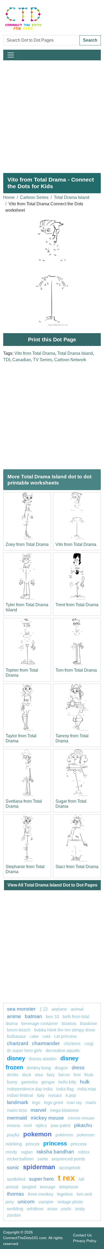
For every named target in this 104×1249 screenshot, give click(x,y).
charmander (46, 1043)
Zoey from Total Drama (27, 544)
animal (77, 1009)
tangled (29, 1187)
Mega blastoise (64, 1110)
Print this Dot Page (52, 339)
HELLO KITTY (67, 1082)
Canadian (21, 359)
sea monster (22, 1009)
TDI (6, 359)
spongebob (69, 1167)
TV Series (42, 359)
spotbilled (16, 1179)
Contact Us (82, 1235)
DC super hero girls (24, 1050)
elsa (39, 1075)
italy (41, 1095)
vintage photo (70, 1202)
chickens (72, 1043)
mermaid (17, 1118)
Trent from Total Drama (76, 604)
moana (13, 1125)
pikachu (83, 1125)
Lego (36, 1102)
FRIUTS (88, 1075)
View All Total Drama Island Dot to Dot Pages (52, 885)
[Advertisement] (52, 114)
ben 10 (52, 1016)
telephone (68, 1187)
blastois (69, 1023)
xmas (52, 1209)
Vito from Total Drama (34, 353)
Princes (32, 1144)
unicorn (26, 1201)
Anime (14, 1016)
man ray (74, 1102)
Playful (13, 1135)
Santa (42, 1159)
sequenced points (68, 1159)
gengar (48, 1082)
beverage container (39, 1023)
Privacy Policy (84, 1241)
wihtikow (35, 1209)
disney (16, 1058)
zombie (14, 1215)
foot (77, 1075)
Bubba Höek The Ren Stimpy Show (64, 1030)
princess (55, 1143)
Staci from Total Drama (76, 866)
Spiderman (39, 1167)
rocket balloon (20, 1159)
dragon (61, 1068)
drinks (12, 1075)
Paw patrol (60, 1125)
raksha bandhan (55, 1152)
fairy (51, 1075)
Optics (41, 1125)
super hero (42, 1179)
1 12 (43, 1009)
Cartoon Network (70, 359)
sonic (13, 1167)
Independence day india (30, 1089)
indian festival (20, 1095)
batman (33, 1016)
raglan (27, 1152)
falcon (64, 1075)
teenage (47, 1187)
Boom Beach (18, 1030)
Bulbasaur (16, 1036)
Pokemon (37, 1134)
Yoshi (66, 1209)
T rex (66, 1177)
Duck (26, 1075)
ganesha (29, 1082)
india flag (65, 1089)
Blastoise (88, 1023)
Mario (91, 1102)
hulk (85, 1082)
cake (34, 1036)
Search (90, 40)
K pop (71, 1095)
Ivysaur (55, 1095)
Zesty (80, 1209)
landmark (17, 1102)
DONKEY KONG (39, 1068)
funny (12, 1082)
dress (78, 1067)
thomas (15, 1194)
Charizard (17, 1043)
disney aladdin (43, 1059)
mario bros (17, 1110)
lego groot (53, 1102)
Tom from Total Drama (76, 670)
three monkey (40, 1194)
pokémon (64, 1135)
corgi (89, 1043)
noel (28, 1125)
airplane (59, 1009)
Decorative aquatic (63, 1050)
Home (9, 197)
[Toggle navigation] (10, 55)
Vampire (46, 1202)
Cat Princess (65, 1036)
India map (86, 1089)
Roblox (84, 1152)
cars (46, 1036)
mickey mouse (47, 1118)
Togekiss (65, 1194)
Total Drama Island (71, 197)
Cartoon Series (34, 197)
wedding (15, 1209)
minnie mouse (81, 1118)
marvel (38, 1110)
